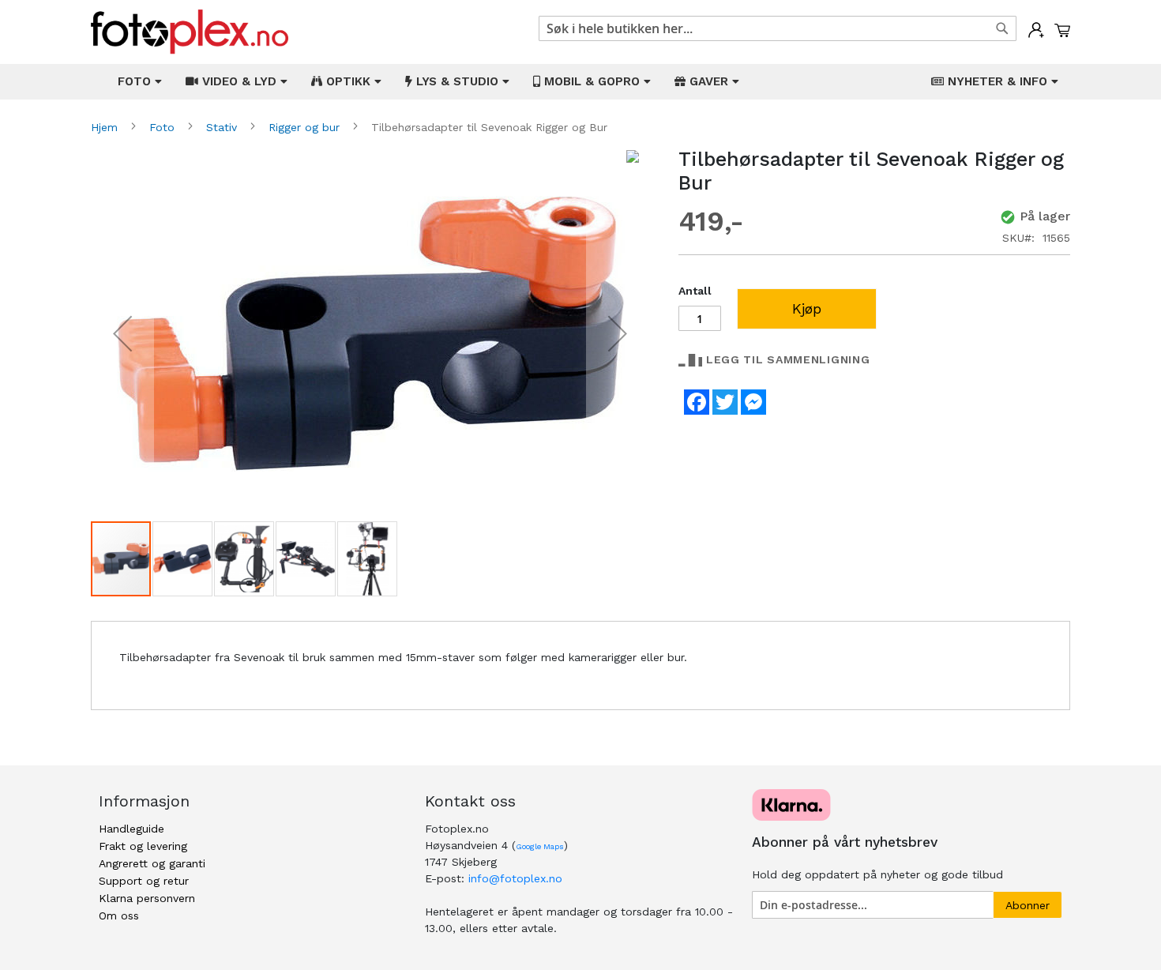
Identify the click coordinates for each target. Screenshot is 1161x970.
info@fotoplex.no (515, 878)
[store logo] (189, 32)
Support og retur (144, 880)
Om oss (119, 915)
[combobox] (777, 28)
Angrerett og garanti (152, 863)
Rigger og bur (306, 127)
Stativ (223, 127)
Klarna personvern (147, 898)
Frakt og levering (143, 846)
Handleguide (131, 828)
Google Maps (540, 846)
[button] (122, 334)
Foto (163, 127)
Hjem (106, 127)
